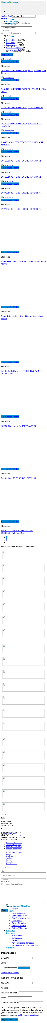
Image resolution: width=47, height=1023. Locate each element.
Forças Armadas (18, 923)
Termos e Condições (13, 845)
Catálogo (9, 858)
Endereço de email (10, 992)
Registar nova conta (9, 1020)
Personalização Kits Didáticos (24, 945)
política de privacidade (19, 906)
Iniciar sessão (24, 968)
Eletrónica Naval (18, 925)
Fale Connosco (11, 864)
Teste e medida (13, 50)
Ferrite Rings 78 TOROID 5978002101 (18, 478)
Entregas (15, 940)
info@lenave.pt (11, 833)
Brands (11, 16)
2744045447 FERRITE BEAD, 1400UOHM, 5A (22, 107)
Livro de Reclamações (14, 849)
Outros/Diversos (19, 928)
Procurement (17, 935)
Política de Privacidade (14, 843)
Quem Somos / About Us (14, 852)
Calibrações (16, 938)
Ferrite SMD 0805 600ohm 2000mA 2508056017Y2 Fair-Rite (17, 531)
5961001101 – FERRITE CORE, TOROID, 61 (21, 160)
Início (3, 16)
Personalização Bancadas (22, 942)
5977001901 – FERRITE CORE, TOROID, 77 (21, 193)
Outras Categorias (14, 47)
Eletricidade (11, 40)
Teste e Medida (18, 913)
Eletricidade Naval (19, 915)
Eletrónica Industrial (20, 918)
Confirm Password (10, 1002)
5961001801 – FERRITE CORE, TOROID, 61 (21, 176)
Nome (4, 983)
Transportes (16, 920)
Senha (4, 962)
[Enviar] (12, 19)
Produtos (9, 856)
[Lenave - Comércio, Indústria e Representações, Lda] (9, 2)
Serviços (9, 860)
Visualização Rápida (10, 61)
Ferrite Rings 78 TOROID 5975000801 (18, 425)
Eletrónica (10, 42)
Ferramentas (11, 45)
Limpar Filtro (7, 54)
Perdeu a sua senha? (10, 972)
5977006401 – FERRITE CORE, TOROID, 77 (21, 209)
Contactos (9, 862)
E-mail (4, 958)
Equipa (8, 854)
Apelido (5, 987)
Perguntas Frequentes (14, 847)
